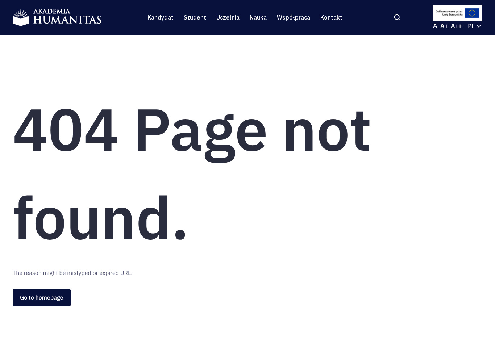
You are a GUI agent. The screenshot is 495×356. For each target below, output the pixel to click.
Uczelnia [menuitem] (228, 17)
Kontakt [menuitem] (331, 17)
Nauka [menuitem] (258, 17)
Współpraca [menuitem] (293, 17)
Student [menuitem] (195, 17)
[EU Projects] (458, 13)
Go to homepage (41, 297)
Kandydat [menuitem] (160, 17)
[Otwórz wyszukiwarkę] (397, 17)
